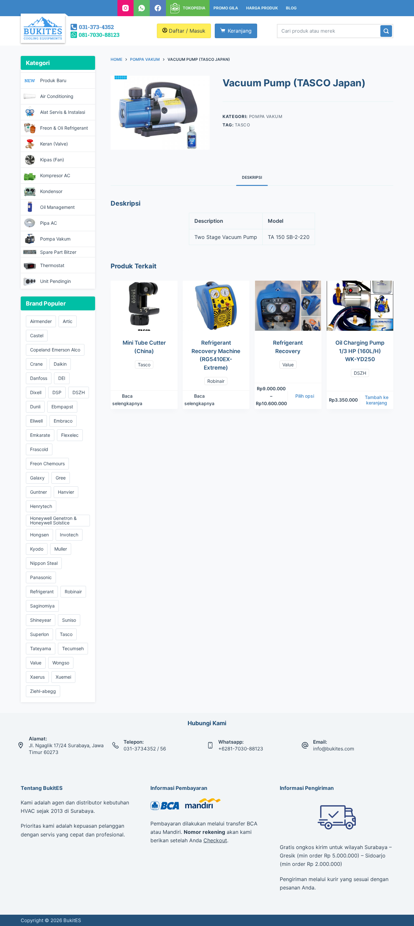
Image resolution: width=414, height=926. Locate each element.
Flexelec (70, 435)
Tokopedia (194, 7)
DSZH (360, 373)
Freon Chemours (47, 463)
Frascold (39, 449)
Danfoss (38, 378)
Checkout (215, 840)
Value (288, 364)
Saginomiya (42, 605)
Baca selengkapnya (127, 399)
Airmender (41, 321)
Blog (291, 7)
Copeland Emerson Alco (55, 349)
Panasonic (41, 577)
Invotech (69, 534)
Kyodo (36, 549)
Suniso (69, 620)
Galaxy (37, 477)
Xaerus (37, 677)
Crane (36, 364)
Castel (36, 335)
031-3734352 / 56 (145, 749)
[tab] (252, 177)
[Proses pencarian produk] (386, 31)
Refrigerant (42, 591)
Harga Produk (262, 7)
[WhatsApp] (142, 8)
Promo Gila (225, 7)
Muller (60, 549)
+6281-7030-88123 (240, 749)
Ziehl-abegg (43, 691)
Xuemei (63, 677)
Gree (61, 477)
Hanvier (66, 492)
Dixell (35, 392)
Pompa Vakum (266, 116)
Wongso (60, 662)
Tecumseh (73, 648)
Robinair (215, 381)
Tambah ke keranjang (376, 400)
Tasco (242, 124)
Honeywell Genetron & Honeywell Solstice (53, 520)
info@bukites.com (333, 749)
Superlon (39, 634)
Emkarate (40, 435)
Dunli (35, 406)
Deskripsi (252, 177)
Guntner (38, 492)
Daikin (60, 364)
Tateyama (40, 648)
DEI (61, 378)
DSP (56, 392)
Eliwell (36, 421)
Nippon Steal (44, 563)
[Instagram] (125, 8)
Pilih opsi (304, 396)
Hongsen (39, 534)
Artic (67, 321)
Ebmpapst (62, 406)
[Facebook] (158, 8)
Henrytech (41, 506)
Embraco (63, 421)
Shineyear (40, 620)
